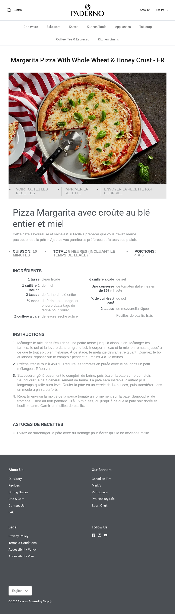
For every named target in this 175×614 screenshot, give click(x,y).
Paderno (23, 601)
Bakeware (53, 27)
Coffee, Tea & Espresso (72, 39)
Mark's (96, 485)
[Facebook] (93, 535)
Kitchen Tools (96, 27)
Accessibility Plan (21, 556)
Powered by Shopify (40, 601)
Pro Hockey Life (103, 499)
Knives (73, 27)
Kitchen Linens (108, 39)
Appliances (123, 27)
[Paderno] (87, 10)
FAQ (11, 512)
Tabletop (145, 27)
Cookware (30, 27)
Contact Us (17, 506)
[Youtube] (105, 535)
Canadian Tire (101, 479)
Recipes (14, 485)
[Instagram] (99, 535)
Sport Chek (100, 506)
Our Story (15, 479)
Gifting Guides (19, 492)
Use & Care (16, 499)
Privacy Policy (18, 536)
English (160, 10)
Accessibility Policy (22, 549)
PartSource (100, 492)
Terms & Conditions (23, 543)
